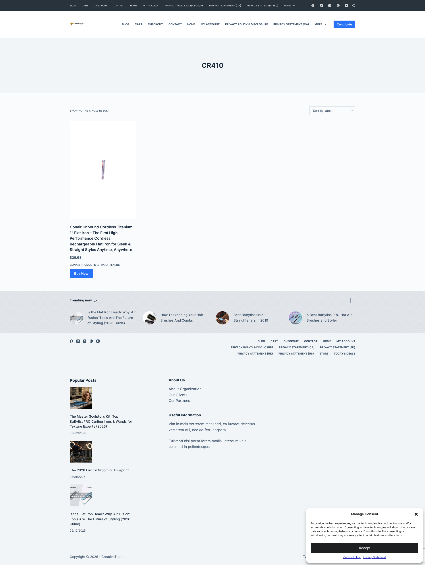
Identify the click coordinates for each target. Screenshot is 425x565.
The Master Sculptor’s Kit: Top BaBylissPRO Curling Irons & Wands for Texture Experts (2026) (101, 421)
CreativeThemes (114, 557)
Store (323, 353)
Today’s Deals (344, 353)
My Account (151, 5)
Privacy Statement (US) (296, 353)
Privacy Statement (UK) (255, 353)
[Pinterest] (338, 5)
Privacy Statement (374, 557)
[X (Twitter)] (321, 5)
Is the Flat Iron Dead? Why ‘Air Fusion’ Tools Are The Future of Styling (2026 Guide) (111, 317)
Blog (73, 5)
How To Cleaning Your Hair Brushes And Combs (181, 317)
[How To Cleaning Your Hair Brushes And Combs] (149, 317)
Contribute (344, 24)
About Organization (185, 389)
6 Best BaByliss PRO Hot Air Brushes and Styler (329, 317)
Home (133, 5)
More (287, 5)
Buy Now (81, 273)
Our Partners (179, 400)
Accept (365, 548)
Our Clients (178, 395)
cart (85, 5)
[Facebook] (312, 5)
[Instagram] (329, 5)
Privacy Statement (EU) (262, 5)
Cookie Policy (352, 557)
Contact (119, 5)
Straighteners (108, 264)
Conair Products (83, 264)
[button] (416, 514)
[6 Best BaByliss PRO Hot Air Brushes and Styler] (295, 317)
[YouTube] (346, 5)
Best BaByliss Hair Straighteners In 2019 (251, 317)
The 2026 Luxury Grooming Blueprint (99, 470)
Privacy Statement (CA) (225, 5)
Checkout (100, 5)
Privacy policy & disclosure (184, 5)
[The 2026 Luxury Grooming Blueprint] (81, 452)
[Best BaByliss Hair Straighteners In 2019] (222, 317)
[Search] (353, 5)
